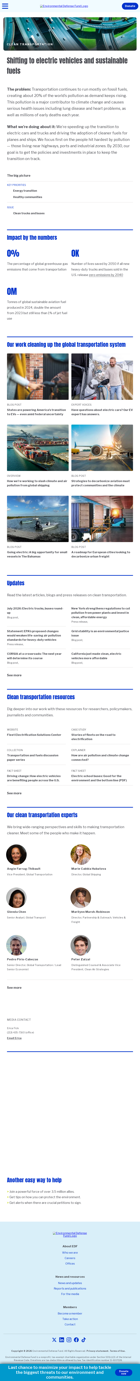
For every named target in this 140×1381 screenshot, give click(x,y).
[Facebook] (76, 1340)
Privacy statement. (98, 1351)
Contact (70, 1324)
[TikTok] (83, 1340)
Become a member (70, 1313)
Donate (130, 6)
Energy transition (25, 190)
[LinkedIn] (61, 1340)
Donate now (123, 1372)
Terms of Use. (117, 1351)
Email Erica (14, 1038)
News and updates (70, 1283)
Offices (70, 1263)
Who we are (70, 1252)
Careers (70, 1258)
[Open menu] (5, 6)
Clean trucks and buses (29, 213)
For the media (70, 1294)
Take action (70, 1319)
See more (14, 675)
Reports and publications (70, 1288)
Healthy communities (27, 197)
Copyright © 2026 (21, 1351)
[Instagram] (69, 1340)
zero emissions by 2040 (106, 275)
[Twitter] (54, 1340)
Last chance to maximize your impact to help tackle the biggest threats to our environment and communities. (59, 1372)
